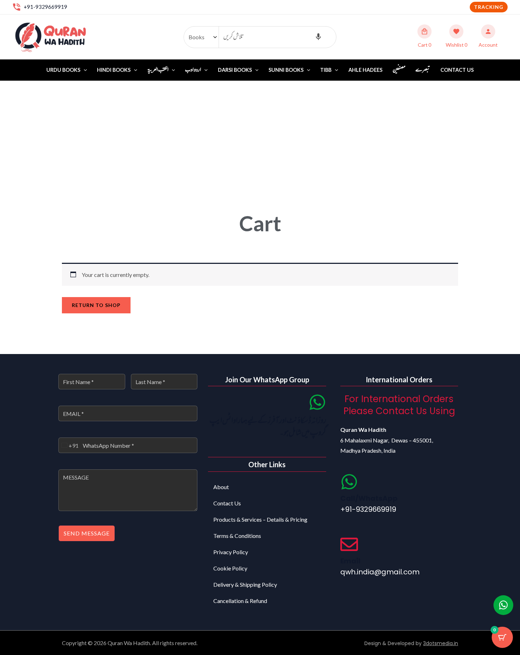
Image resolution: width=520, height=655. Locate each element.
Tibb (325, 70)
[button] (489, 7)
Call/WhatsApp (369, 498)
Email (350, 561)
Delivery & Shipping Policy (245, 584)
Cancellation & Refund (240, 600)
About (221, 486)
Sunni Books (286, 70)
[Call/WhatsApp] (349, 482)
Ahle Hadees (365, 70)
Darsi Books (235, 70)
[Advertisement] (260, 134)
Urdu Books (63, 70)
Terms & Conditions (237, 535)
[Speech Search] (318, 37)
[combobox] (69, 445)
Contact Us (457, 70)
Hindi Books (114, 70)
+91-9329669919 (45, 7)
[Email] (349, 544)
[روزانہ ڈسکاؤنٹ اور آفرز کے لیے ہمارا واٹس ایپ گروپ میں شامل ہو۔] (317, 402)
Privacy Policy (230, 552)
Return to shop (96, 305)
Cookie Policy (230, 568)
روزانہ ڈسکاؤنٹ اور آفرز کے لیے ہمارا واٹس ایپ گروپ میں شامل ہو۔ (267, 427)
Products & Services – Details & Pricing (260, 519)
